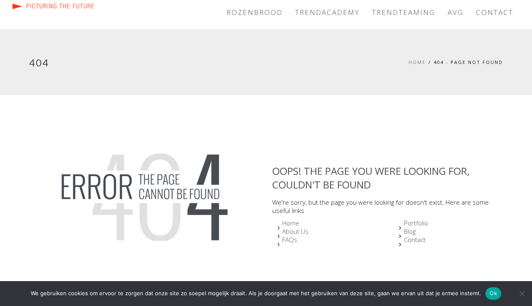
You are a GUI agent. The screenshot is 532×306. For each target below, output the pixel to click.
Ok (493, 293)
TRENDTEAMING (403, 12)
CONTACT (494, 12)
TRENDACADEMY (327, 12)
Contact (415, 239)
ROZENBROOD (255, 12)
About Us (295, 231)
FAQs (289, 239)
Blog (410, 231)
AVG (455, 12)
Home (417, 62)
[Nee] (521, 293)
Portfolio (416, 223)
